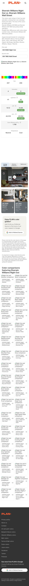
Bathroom (23, 164)
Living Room (5, 165)
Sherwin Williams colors (8, 535)
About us (4, 522)
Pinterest (4, 556)
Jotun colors (5, 547)
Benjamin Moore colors (8, 532)
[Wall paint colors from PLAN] (14, 3)
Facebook (4, 550)
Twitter (3, 553)
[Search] (25, 3)
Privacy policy (5, 519)
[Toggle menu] (3, 3)
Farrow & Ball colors (7, 541)
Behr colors (4, 538)
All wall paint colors (7, 529)
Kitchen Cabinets (14, 165)
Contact (3, 526)
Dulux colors (5, 544)
